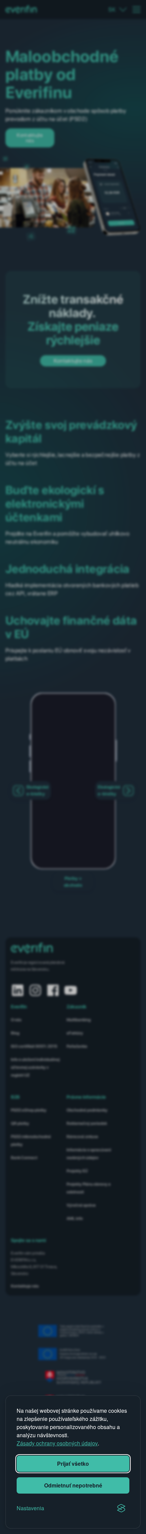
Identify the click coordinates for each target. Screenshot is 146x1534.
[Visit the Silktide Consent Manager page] (121, 1508)
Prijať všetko (73, 1463)
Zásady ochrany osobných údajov (57, 1443)
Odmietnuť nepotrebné (73, 1485)
